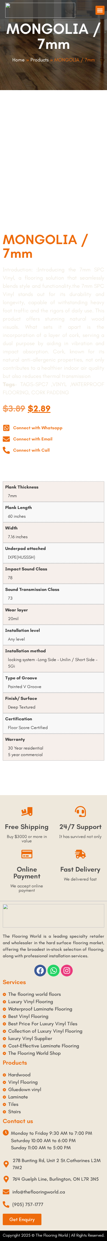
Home (18, 60)
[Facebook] (40, 970)
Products (39, 60)
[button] (100, 10)
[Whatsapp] (53, 970)
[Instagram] (67, 970)
